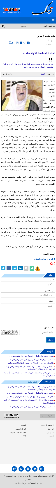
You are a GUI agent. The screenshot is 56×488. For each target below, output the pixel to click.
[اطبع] (10, 42)
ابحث (51, 436)
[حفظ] (17, 42)
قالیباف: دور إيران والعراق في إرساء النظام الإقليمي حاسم (30, 363)
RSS (24, 436)
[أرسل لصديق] (13, 42)
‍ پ (25, 42)
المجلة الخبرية (20, 429)
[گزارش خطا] (37, 268)
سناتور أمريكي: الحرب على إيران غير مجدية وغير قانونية (31, 360)
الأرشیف (23, 425)
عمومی (39, 36)
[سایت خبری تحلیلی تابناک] (13, 6)
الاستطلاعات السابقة (18, 432)
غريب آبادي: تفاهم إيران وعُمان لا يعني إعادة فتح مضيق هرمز (29, 356)
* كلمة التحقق (49, 328)
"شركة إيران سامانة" (23, 483)
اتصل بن (50, 432)
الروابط (51, 429)
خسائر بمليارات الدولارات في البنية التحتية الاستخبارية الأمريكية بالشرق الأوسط (29, 374)
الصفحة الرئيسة (47, 425)
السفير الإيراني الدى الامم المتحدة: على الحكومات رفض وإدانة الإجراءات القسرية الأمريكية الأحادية (30, 367)
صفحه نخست (50, 36)
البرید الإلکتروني (48, 290)
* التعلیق (51, 301)
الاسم (52, 280)
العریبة (50, 415)
